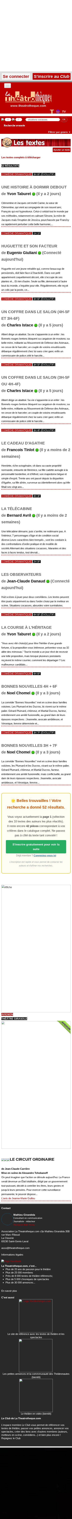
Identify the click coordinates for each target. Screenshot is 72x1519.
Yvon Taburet (19, 194)
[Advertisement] (36, 35)
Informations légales (12, 1254)
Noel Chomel (18, 693)
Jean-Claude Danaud (26, 581)
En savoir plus (9, 1290)
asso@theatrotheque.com (15, 1248)
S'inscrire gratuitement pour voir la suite (36, 847)
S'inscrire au (51, 76)
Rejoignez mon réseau (24, 1224)
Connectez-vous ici (45, 855)
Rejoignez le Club (10, 1438)
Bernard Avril (19, 515)
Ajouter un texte (61, 150)
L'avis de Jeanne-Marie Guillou (18, 1198)
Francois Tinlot (20, 450)
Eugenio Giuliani (22, 253)
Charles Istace (20, 325)
